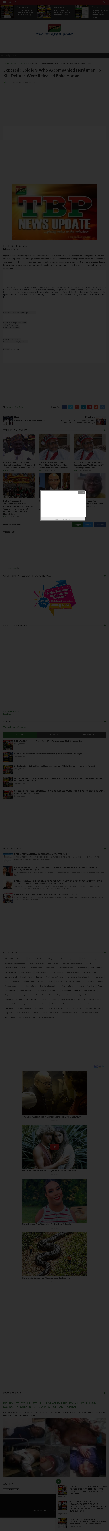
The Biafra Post (66, 519)
